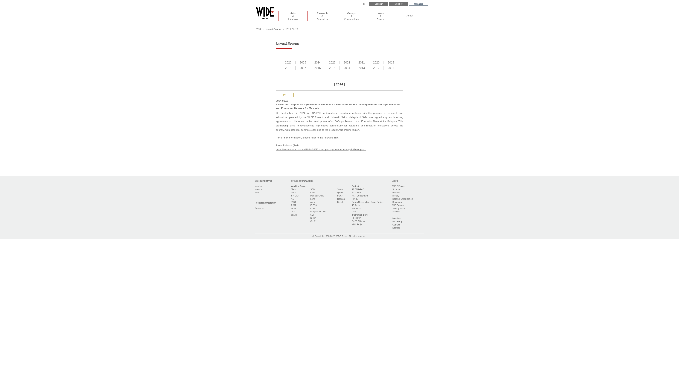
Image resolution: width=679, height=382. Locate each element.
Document (397, 202)
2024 (317, 62)
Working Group (298, 186)
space (294, 215)
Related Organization (402, 199)
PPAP (294, 205)
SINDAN (295, 196)
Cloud (313, 192)
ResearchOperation (322, 16)
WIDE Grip (397, 221)
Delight (340, 202)
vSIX (293, 211)
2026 (288, 62)
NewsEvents (380, 16)
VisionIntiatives (293, 16)
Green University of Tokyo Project (368, 202)
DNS (293, 192)
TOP (259, 29)
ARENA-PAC (358, 189)
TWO (293, 202)
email (293, 208)
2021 (361, 62)
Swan (340, 189)
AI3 (292, 199)
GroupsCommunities (351, 16)
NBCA (313, 218)
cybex (340, 192)
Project (355, 186)
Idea (257, 192)
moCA (340, 196)
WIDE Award (398, 205)
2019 (391, 62)
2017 (303, 68)
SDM (312, 189)
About (410, 15)
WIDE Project (398, 186)
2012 (376, 68)
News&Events (273, 29)
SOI (312, 215)
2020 (376, 62)
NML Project (358, 224)
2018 (288, 68)
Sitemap (396, 228)
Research (259, 208)
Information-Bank (360, 215)
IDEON (313, 205)
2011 (391, 68)
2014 (347, 68)
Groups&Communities (302, 181)
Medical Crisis (317, 196)
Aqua (312, 202)
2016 (317, 68)
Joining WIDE (398, 208)
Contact (396, 225)
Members (396, 218)
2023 (332, 62)
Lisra (354, 211)
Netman (341, 199)
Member (398, 4)
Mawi (293, 189)
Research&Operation (265, 203)
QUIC (313, 221)
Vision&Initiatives (263, 181)
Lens (312, 199)
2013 (361, 68)
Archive (396, 211)
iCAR (312, 208)
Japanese (418, 4)
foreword (259, 189)
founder (258, 186)
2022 (347, 62)
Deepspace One (318, 211)
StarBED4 (356, 208)
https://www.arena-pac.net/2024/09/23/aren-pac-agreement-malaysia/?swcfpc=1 (321, 149)
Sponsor (379, 4)
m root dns (357, 192)
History (395, 196)
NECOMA (356, 218)
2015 (332, 68)
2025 (303, 62)
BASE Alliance (358, 221)
